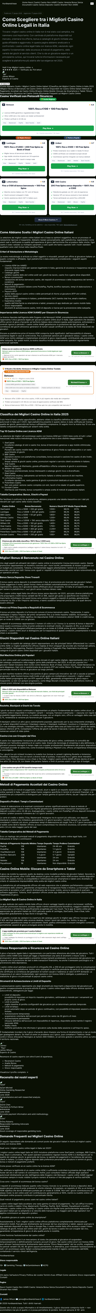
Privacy (22, 1275)
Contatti (3, 1277)
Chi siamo (4, 1275)
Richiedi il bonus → (79, 382)
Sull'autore (14, 1275)
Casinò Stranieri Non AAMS (66, 5)
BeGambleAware (31, 1265)
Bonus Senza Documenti (54, 1287)
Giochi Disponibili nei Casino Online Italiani (61, 89)
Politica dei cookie (34, 1275)
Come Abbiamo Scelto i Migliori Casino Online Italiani (24, 86)
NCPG (44, 1265)
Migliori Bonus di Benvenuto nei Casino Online (21, 89)
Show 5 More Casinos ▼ (48, 220)
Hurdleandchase (9, 3)
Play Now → (48, 128)
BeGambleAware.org (70, 225)
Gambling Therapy (13, 1265)
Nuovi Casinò (34, 2)
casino (3, 244)
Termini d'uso (49, 1275)
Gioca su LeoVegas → (81, 545)
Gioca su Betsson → (81, 353)
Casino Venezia (64, 2)
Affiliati (59, 1275)
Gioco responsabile (86, 1275)
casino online (87, 419)
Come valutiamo (70, 1275)
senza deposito (50, 593)
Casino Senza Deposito (42, 5)
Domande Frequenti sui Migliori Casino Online (60, 93)
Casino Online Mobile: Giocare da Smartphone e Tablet (60, 91)
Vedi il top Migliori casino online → (17, 67)
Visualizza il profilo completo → (14, 1072)
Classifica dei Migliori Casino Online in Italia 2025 (71, 86)
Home (25, 2)
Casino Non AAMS (49, 2)
